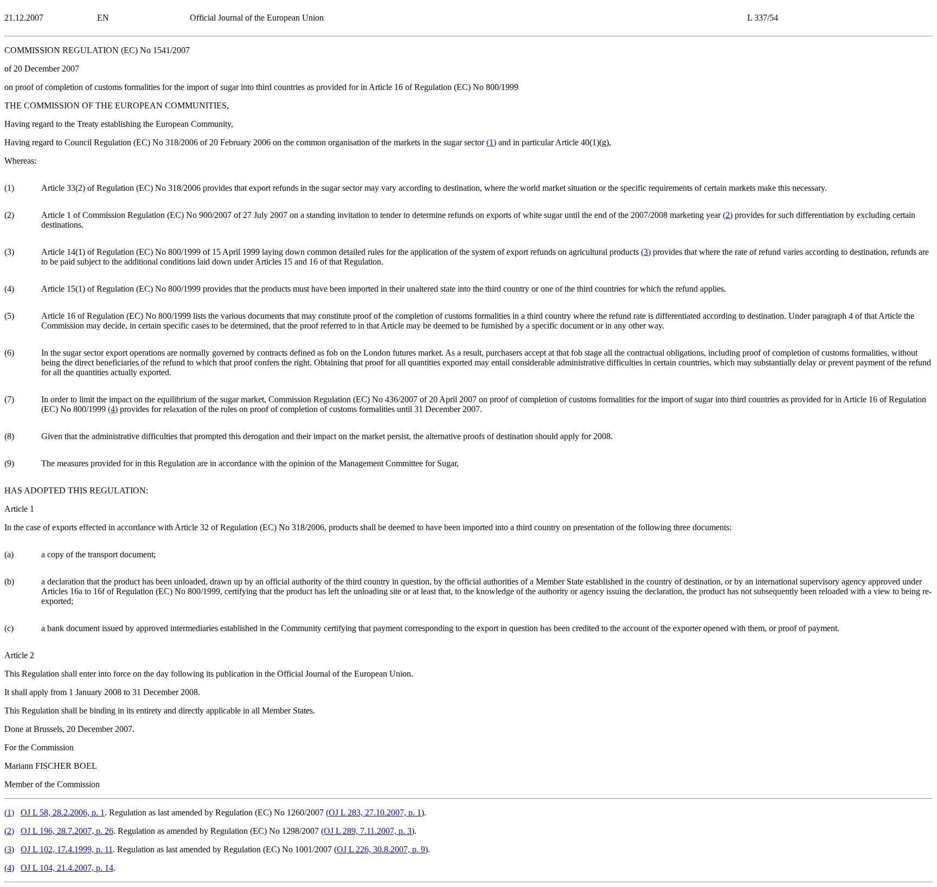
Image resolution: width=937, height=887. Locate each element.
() (491, 142)
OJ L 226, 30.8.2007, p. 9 (381, 849)
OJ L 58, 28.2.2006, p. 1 (63, 812)
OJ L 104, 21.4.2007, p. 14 (67, 867)
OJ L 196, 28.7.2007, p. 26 (67, 830)
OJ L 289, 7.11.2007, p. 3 (368, 830)
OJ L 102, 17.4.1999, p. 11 (67, 849)
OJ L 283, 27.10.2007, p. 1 (375, 812)
